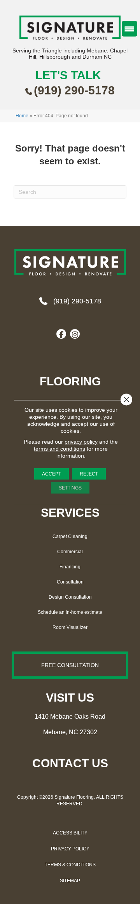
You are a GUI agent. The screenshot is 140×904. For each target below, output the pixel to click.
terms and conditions (59, 448)
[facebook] (61, 334)
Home (22, 115)
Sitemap (70, 880)
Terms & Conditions (70, 864)
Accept (51, 473)
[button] (70, 665)
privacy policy (81, 441)
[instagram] (74, 334)
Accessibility (70, 833)
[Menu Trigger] (129, 29)
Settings (70, 487)
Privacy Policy (70, 849)
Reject (89, 473)
